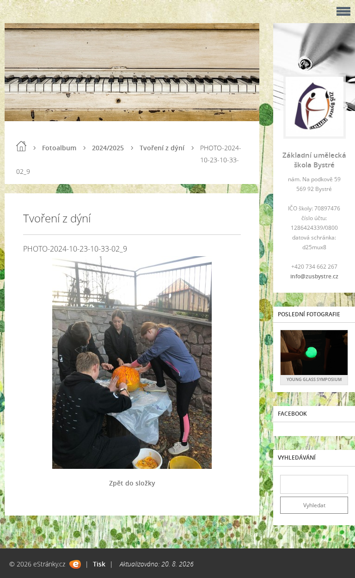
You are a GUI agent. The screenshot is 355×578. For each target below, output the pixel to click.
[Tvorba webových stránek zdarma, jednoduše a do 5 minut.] (75, 564)
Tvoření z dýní (162, 147)
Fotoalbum (59, 147)
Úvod (21, 146)
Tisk (99, 564)
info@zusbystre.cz (314, 276)
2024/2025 (108, 147)
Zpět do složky (132, 483)
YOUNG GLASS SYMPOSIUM (314, 379)
